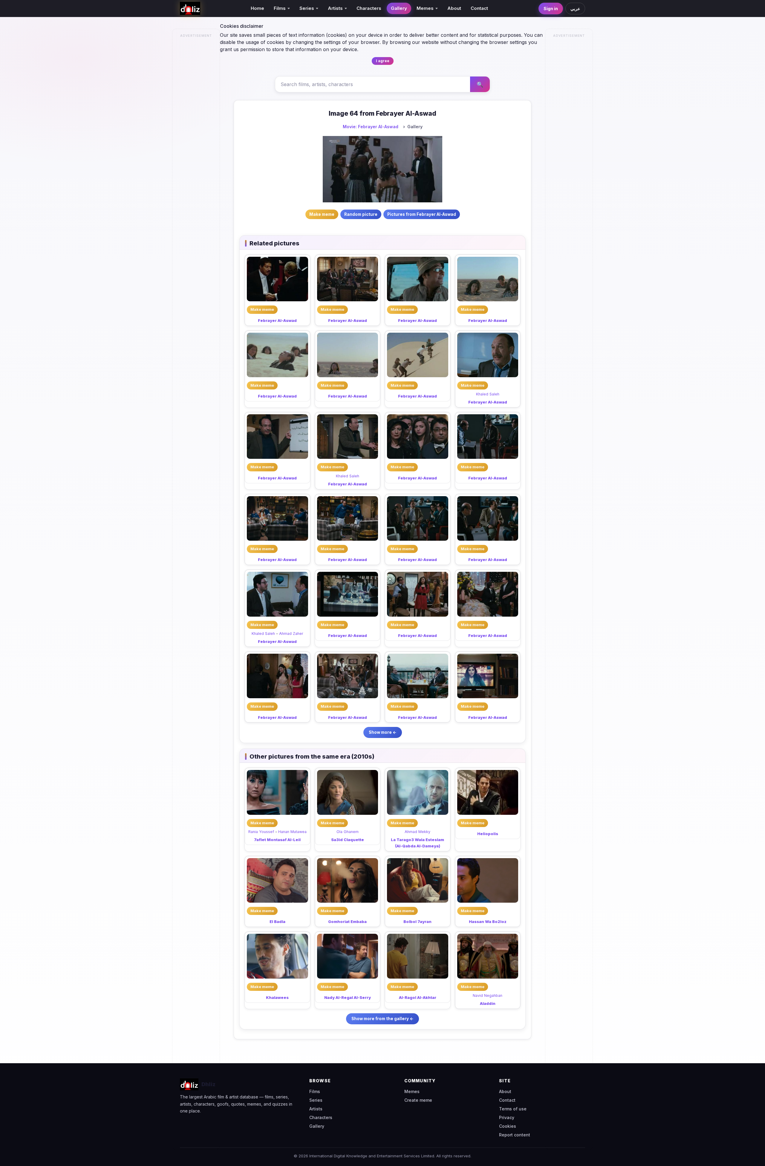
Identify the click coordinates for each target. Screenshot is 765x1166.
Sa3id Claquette (347, 839)
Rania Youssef (261, 831)
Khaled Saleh (487, 394)
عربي (575, 8)
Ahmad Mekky (417, 831)
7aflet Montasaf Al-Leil (277, 839)
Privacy (506, 1117)
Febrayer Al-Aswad (277, 320)
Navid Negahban (487, 995)
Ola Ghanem (347, 831)
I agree (382, 61)
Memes (412, 1091)
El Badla (277, 921)
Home (257, 8)
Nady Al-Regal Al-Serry (347, 997)
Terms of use (513, 1108)
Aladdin (487, 1003)
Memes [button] (425, 8)
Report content (514, 1134)
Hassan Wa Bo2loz (488, 921)
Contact (479, 8)
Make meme (262, 309)
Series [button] (306, 8)
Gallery (399, 8)
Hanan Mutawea (292, 831)
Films (314, 1091)
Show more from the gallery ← (382, 1018)
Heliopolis (487, 833)
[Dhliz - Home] (190, 8)
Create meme (418, 1100)
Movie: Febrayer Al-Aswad (370, 126)
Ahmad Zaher (291, 633)
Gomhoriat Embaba (347, 921)
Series (315, 1100)
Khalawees (277, 997)
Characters (369, 8)
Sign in (551, 8)
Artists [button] (335, 8)
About (454, 8)
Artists (315, 1108)
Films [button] (280, 8)
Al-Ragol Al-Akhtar (417, 997)
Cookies (507, 1126)
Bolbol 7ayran (417, 921)
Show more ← (383, 732)
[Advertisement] (196, 130)
